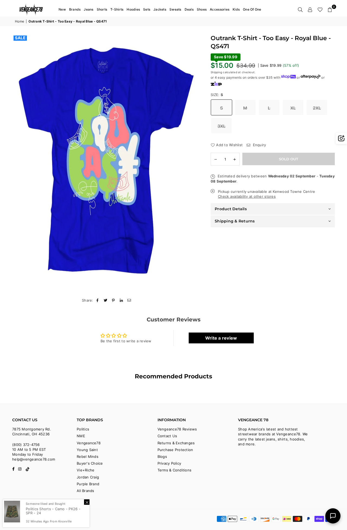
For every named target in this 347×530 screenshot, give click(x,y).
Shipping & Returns (235, 221)
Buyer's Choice (90, 463)
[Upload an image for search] (341, 138)
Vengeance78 (89, 443)
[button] (330, 9)
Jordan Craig (88, 477)
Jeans (88, 9)
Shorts (102, 9)
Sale (20, 38)
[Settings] (310, 9)
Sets (146, 9)
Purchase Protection (175, 450)
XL (293, 108)
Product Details (231, 208)
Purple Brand (88, 484)
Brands (75, 9)
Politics (83, 429)
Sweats (175, 9)
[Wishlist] (320, 9)
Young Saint (87, 450)
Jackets (159, 9)
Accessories (219, 9)
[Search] (300, 9)
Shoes (202, 9)
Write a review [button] (221, 338)
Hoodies (133, 9)
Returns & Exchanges (176, 443)
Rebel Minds (87, 456)
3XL (221, 126)
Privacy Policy (169, 463)
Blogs (162, 456)
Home (19, 21)
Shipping (216, 72)
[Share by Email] (129, 300)
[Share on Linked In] (122, 300)
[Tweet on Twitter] (106, 300)
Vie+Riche (85, 470)
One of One (252, 9)
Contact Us (167, 436)
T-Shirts (116, 9)
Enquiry (259, 145)
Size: (217, 94)
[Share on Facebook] (98, 300)
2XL (317, 108)
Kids (236, 9)
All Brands (85, 491)
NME (81, 436)
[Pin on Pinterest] (113, 300)
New (62, 9)
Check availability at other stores (247, 196)
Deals (189, 9)
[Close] (86, 502)
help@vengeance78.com (33, 459)
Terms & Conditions (175, 470)
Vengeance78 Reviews (177, 429)
